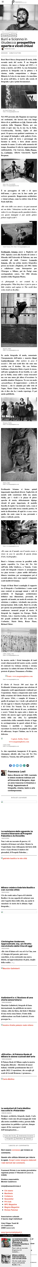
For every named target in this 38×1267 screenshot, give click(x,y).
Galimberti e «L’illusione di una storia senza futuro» (17, 998)
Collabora (8, 1196)
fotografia (9, 1138)
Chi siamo (8, 1190)
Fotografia (5, 35)
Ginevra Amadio (7, 1113)
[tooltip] (10, 765)
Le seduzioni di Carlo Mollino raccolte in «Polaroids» (16, 1109)
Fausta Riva (5, 838)
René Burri (19, 1138)
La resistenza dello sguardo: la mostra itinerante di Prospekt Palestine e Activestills (17, 833)
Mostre (13, 35)
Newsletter (9, 1199)
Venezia (28, 1138)
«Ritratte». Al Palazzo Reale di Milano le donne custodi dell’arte (18, 1055)
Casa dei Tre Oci (10, 1136)
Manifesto (8, 1193)
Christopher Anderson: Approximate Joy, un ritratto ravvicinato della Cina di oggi (16, 943)
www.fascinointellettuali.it (11, 1232)
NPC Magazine (10, 1204)
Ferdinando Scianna (26, 1136)
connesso (16, 1150)
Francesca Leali (10, 49)
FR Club (7, 1201)
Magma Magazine (11, 1207)
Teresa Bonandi (7, 1002)
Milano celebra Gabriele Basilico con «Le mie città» (18, 888)
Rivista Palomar (11, 1210)
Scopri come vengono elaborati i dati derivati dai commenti (18, 1161)
